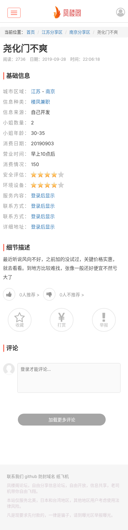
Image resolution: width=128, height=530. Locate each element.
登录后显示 (43, 195)
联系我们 (15, 476)
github (31, 476)
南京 (50, 91)
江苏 (35, 91)
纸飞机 (62, 476)
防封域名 (46, 476)
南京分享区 (79, 32)
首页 (30, 32)
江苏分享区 (52, 32)
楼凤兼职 (40, 102)
